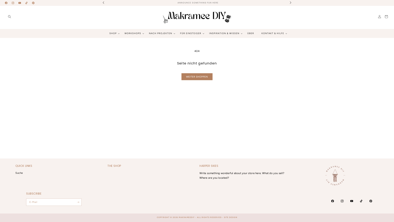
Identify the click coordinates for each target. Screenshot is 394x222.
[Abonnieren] (78, 202)
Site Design (230, 217)
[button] (9, 16)
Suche (19, 172)
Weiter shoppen (197, 76)
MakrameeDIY (187, 217)
